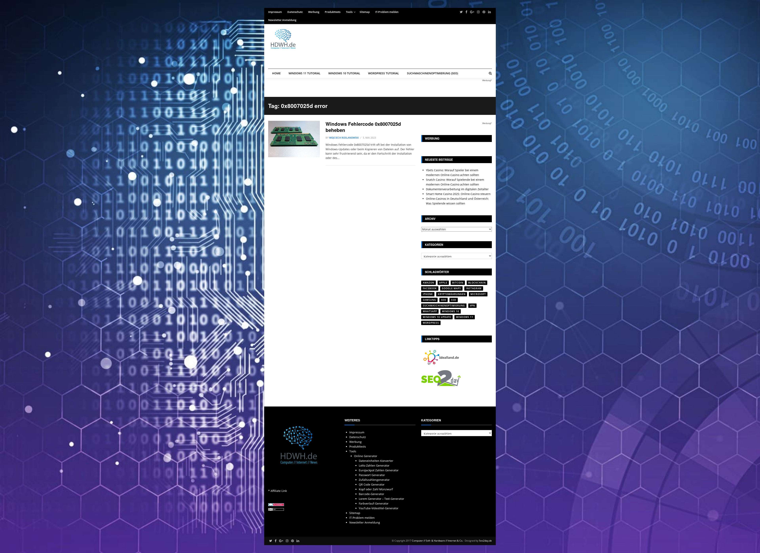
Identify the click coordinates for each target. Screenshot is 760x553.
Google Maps (451, 288)
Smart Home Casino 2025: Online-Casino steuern (458, 194)
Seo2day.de (485, 540)
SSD (453, 300)
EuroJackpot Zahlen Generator (379, 470)
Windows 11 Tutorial (304, 73)
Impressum (275, 12)
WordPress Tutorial (383, 73)
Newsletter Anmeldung (282, 20)
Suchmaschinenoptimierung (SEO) (432, 73)
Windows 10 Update (437, 317)
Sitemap (365, 12)
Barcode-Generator (371, 494)
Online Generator (365, 456)
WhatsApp (430, 311)
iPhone (428, 294)
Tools (349, 12)
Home (276, 73)
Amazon (428, 282)
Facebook (430, 288)
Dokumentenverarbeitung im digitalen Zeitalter (457, 189)
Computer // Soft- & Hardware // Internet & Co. (437, 540)
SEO (443, 300)
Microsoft (478, 294)
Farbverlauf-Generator (374, 503)
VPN (472, 305)
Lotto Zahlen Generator (374, 465)
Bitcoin (457, 282)
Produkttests (332, 12)
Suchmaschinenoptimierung (444, 305)
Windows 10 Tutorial (344, 73)
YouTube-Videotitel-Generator (378, 508)
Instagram (474, 288)
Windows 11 (464, 317)
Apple (443, 282)
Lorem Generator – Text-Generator (381, 499)
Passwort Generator (372, 475)
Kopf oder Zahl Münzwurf (376, 489)
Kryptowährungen (452, 294)
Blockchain (477, 282)
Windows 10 (450, 311)
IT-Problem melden (386, 12)
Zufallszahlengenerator (374, 480)
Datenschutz (295, 12)
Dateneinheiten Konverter (376, 461)
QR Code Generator (372, 484)
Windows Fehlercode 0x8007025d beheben (363, 126)
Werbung (313, 12)
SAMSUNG (429, 300)
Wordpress (431, 322)
